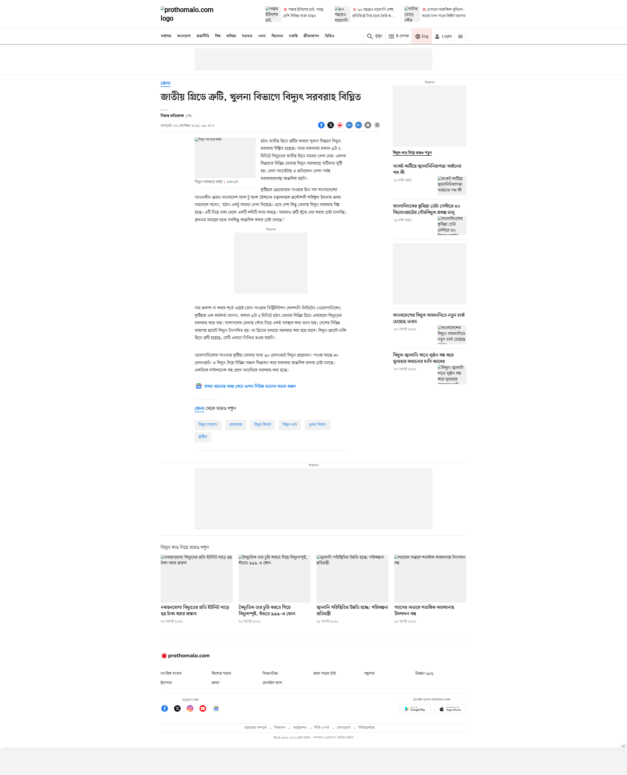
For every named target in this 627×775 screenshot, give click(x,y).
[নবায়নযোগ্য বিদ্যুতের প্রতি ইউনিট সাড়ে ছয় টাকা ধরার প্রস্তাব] (197, 579)
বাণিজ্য (231, 36)
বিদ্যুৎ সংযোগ (208, 425)
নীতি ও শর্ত (321, 728)
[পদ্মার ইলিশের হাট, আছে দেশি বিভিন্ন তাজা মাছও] (273, 14)
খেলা (262, 36)
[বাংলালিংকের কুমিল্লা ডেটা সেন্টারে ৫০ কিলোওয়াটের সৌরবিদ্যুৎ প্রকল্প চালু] (452, 225)
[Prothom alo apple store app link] (450, 710)
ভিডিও (329, 36)
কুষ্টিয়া (203, 437)
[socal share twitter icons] (331, 128)
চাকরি (293, 36)
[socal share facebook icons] (322, 128)
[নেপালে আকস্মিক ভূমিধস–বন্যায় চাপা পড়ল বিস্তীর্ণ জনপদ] (412, 14)
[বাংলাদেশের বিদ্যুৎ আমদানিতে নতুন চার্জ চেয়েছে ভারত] (452, 334)
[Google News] (216, 709)
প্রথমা (215, 683)
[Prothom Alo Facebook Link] (167, 709)
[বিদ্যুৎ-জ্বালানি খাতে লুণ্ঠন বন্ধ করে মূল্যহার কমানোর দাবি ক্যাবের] (452, 374)
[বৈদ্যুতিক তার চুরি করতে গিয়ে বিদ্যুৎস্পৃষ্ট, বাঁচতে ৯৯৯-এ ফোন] (275, 579)
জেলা (165, 83)
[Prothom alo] (194, 14)
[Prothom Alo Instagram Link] (192, 709)
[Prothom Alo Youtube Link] (205, 709)
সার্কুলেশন (300, 728)
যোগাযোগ (344, 728)
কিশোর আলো (221, 673)
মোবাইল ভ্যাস (272, 683)
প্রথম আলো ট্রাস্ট (325, 673)
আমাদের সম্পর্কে (255, 728)
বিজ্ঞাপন (279, 728)
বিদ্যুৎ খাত (290, 425)
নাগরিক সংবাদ (171, 673)
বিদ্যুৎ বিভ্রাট (262, 425)
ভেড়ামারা (235, 425)
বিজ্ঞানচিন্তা (270, 673)
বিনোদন (277, 36)
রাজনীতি (203, 36)
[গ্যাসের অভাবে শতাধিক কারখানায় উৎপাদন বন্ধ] (430, 579)
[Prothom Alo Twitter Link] (179, 709)
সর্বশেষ (166, 36)
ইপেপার (166, 683)
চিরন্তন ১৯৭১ (424, 673)
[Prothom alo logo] (185, 657)
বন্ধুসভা (369, 673)
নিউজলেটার (367, 728)
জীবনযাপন (311, 36)
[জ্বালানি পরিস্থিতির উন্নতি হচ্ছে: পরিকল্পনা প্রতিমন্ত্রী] (352, 579)
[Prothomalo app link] (415, 710)
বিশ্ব (217, 36)
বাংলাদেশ (184, 36)
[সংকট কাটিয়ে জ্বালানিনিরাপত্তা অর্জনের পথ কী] (452, 185)
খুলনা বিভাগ (317, 425)
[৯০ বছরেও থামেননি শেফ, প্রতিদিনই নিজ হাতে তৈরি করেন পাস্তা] (342, 14)
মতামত (247, 36)
